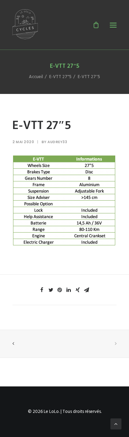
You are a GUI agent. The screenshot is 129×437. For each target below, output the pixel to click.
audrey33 (57, 142)
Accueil (36, 77)
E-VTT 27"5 (60, 77)
